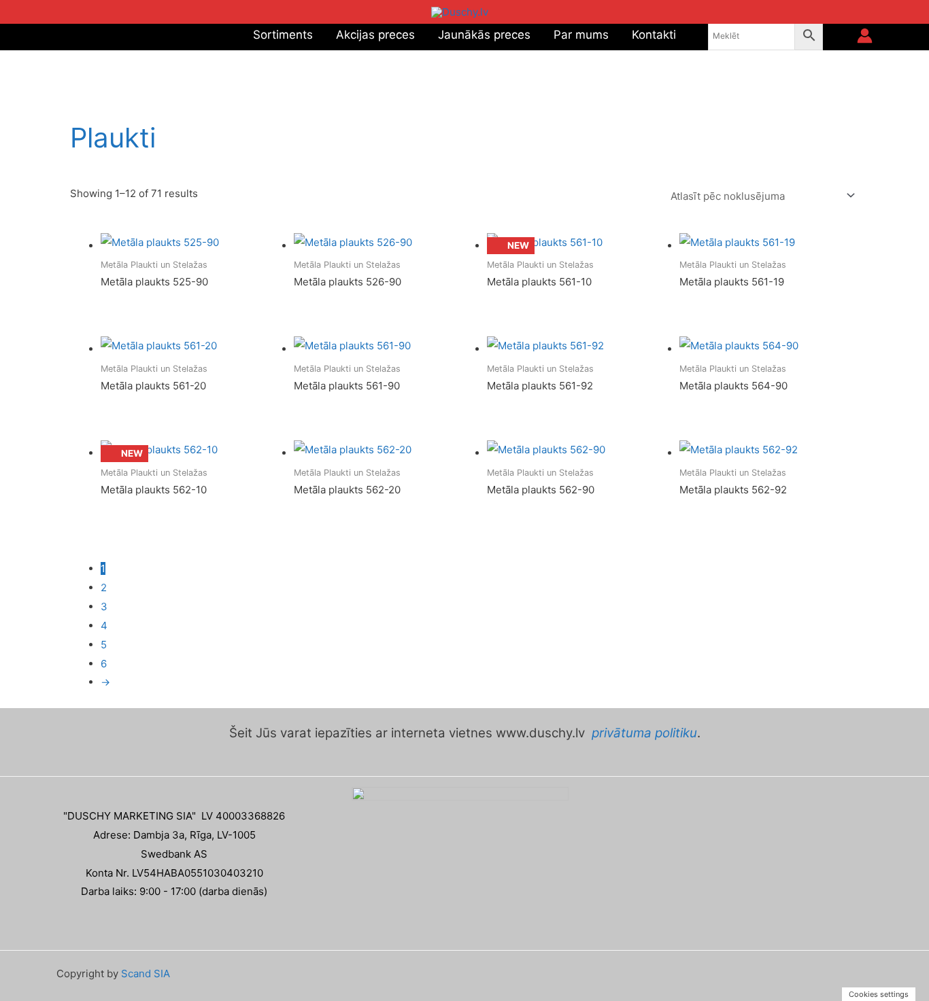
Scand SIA (145, 973)
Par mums (581, 34)
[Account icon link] (865, 35)
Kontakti (654, 34)
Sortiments (283, 34)
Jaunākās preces (484, 34)
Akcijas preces (375, 34)
